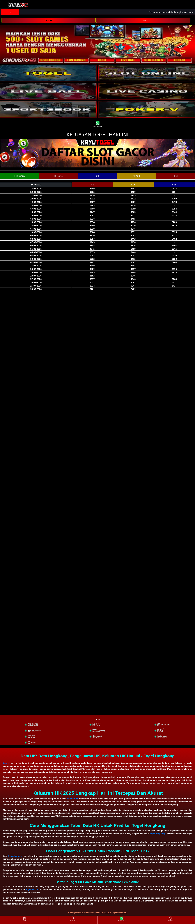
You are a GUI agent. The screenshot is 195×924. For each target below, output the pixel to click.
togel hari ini (32, 889)
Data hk (6, 763)
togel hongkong (157, 833)
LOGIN (143, 20)
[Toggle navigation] (4, 5)
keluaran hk (72, 798)
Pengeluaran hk (15, 856)
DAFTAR (48, 20)
